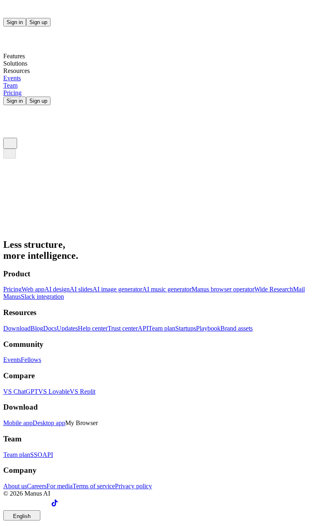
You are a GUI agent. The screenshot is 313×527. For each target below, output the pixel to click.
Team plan (161, 328)
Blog (37, 328)
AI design (57, 289)
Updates (67, 328)
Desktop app (49, 422)
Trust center (123, 328)
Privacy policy (133, 486)
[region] (156, 261)
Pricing (12, 289)
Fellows (31, 359)
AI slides (81, 289)
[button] (156, 170)
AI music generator (167, 289)
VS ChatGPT (20, 391)
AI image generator (117, 289)
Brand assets (236, 328)
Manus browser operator (223, 289)
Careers (36, 486)
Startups (185, 328)
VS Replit (82, 391)
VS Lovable (54, 391)
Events (12, 359)
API (143, 328)
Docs (50, 328)
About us (15, 486)
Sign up (38, 22)
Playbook (208, 328)
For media (59, 486)
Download (17, 328)
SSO (36, 454)
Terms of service (94, 486)
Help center (93, 328)
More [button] (10, 230)
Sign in (15, 22)
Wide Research (273, 289)
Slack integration (42, 296)
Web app (33, 289)
